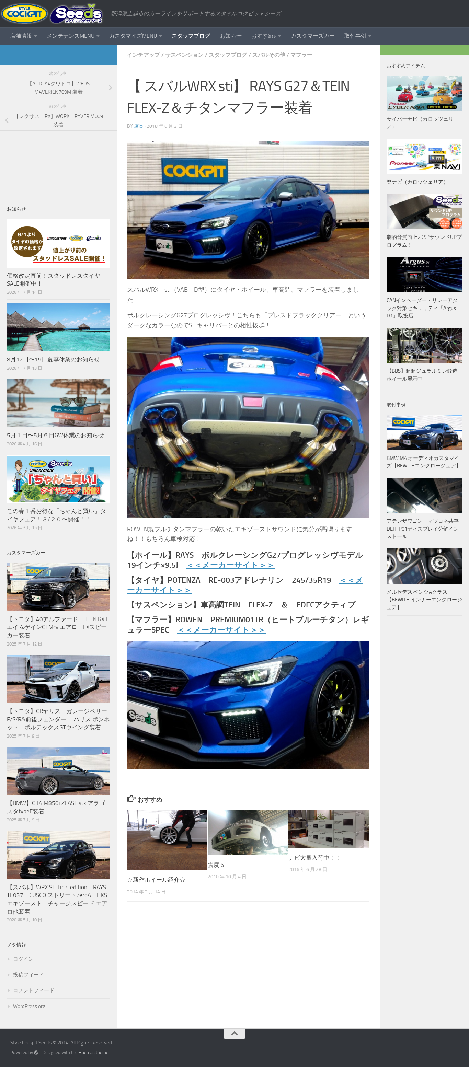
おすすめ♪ (263, 36)
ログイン (23, 959)
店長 (139, 126)
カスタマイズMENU (133, 36)
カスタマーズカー (313, 36)
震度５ (216, 864)
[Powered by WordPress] (36, 1052)
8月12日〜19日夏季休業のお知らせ (53, 359)
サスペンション (184, 54)
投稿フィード (28, 975)
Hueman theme (93, 1052)
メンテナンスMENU (70, 36)
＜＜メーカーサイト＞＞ (230, 565)
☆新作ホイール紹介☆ (156, 879)
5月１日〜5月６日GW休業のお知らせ (55, 435)
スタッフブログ (191, 36)
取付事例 (355, 36)
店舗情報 (21, 36)
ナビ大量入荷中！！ (314, 857)
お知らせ (231, 36)
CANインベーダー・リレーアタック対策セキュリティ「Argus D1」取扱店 (422, 308)
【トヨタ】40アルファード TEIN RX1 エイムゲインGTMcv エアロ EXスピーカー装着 (58, 627)
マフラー (301, 54)
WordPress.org (29, 1006)
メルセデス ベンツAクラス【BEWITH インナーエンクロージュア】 (424, 600)
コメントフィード (33, 990)
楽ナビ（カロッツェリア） (417, 182)
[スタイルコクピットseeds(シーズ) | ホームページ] (52, 13)
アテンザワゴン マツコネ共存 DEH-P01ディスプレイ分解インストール (423, 529)
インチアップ (143, 54)
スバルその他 (268, 54)
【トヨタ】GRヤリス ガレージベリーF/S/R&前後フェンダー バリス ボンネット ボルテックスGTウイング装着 (58, 719)
